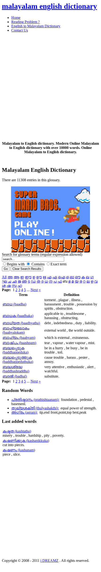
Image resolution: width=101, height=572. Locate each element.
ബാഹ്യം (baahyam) (19, 338)
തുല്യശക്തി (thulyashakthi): (35, 408)
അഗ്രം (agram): (24, 412)
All (4, 277)
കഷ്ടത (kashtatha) (17, 431)
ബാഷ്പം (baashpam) (19, 343)
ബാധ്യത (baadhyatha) (21, 323)
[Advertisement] (50, 87)
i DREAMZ (49, 561)
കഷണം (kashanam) (19, 450)
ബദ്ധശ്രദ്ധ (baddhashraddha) (16, 369)
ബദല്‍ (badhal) (15, 376)
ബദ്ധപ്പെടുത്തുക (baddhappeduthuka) (18, 359)
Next (34, 290)
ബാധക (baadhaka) (18, 316)
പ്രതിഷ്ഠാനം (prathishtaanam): (35, 400)
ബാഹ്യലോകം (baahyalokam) (16, 330)
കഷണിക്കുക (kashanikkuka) (26, 441)
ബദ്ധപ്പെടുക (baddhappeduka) (15, 350)
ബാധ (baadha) (14, 304)
